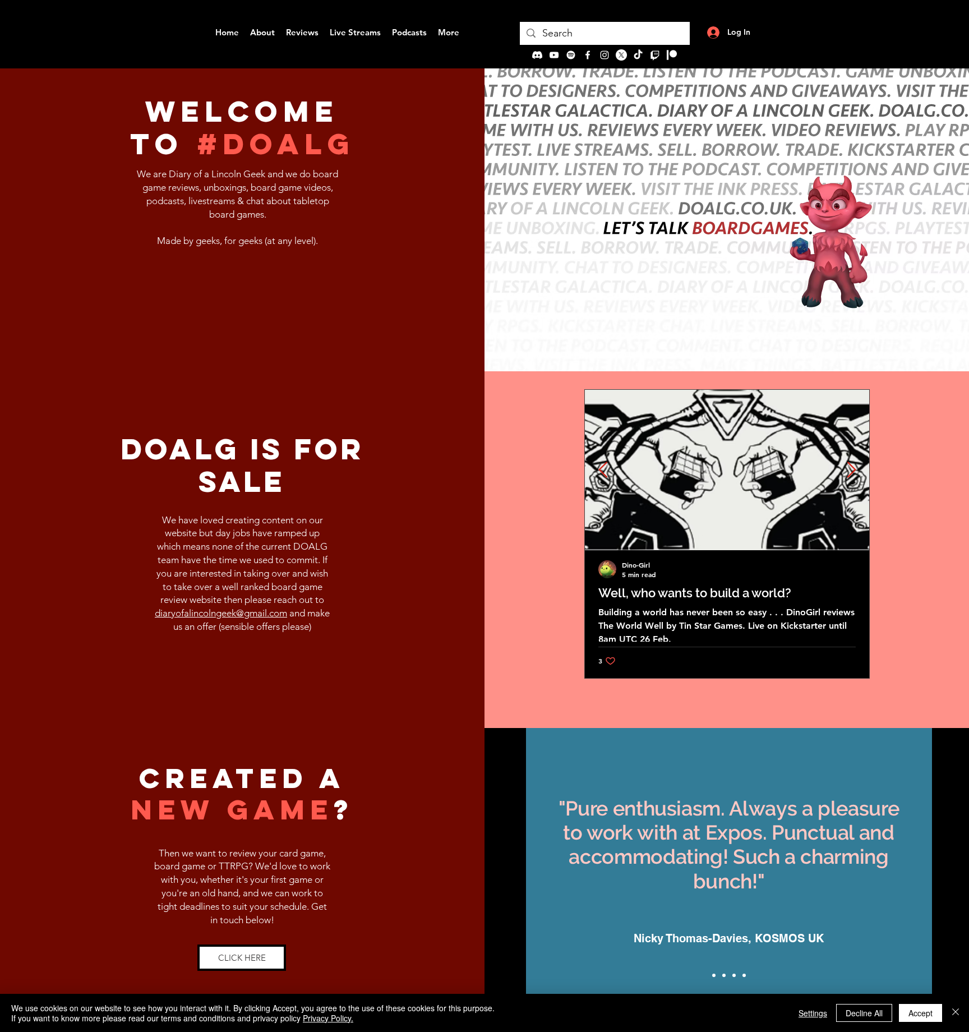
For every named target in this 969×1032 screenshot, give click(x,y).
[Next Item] (851, 470)
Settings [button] (813, 1013)
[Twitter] (621, 55)
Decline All (864, 1013)
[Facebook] (587, 55)
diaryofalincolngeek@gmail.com (221, 613)
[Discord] (537, 55)
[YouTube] (554, 55)
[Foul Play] (744, 975)
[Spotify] (570, 55)
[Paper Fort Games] (724, 975)
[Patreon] (671, 55)
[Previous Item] (603, 470)
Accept (920, 1013)
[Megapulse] (734, 975)
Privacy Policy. (328, 1018)
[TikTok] (638, 55)
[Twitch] (655, 55)
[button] (241, 958)
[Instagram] (604, 55)
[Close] (955, 1013)
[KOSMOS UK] (714, 975)
